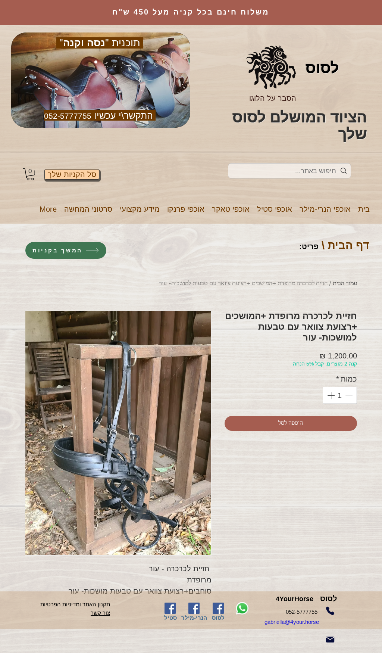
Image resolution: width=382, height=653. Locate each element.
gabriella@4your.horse (300, 622)
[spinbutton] (339, 395)
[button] (325, 209)
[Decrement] (349, 395)
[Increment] (330, 395)
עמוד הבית (345, 284)
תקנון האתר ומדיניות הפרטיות (75, 604)
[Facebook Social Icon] (170, 608)
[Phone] (330, 611)
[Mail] (330, 639)
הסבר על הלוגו (272, 98)
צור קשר (100, 613)
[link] (30, 174)
